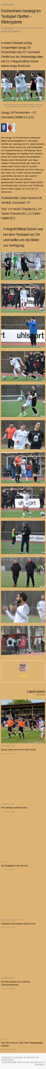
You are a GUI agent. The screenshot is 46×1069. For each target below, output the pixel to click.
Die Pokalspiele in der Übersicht (14, 866)
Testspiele (7, 4)
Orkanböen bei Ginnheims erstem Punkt (18, 924)
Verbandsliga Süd (8, 746)
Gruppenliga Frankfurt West (12, 920)
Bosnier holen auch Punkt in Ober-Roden (18, 749)
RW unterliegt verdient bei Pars (14, 807)
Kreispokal (5, 862)
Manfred (8, 28)
